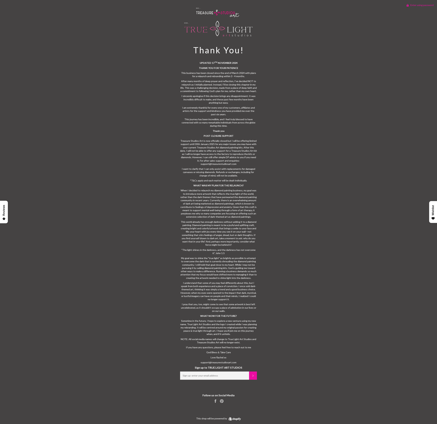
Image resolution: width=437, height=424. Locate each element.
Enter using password (422, 5)
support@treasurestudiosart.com (218, 362)
